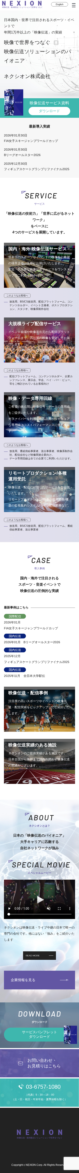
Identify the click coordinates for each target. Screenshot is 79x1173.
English (59, 4)
